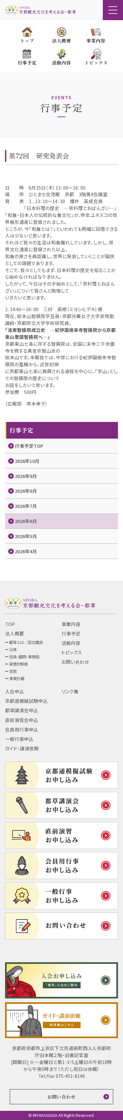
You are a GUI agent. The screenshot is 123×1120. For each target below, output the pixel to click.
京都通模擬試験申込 (26, 700)
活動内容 (71, 643)
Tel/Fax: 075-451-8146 (61, 1075)
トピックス (72, 652)
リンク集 (70, 691)
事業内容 (71, 624)
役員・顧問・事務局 (24, 657)
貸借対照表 (18, 664)
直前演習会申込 (21, 720)
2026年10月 (27, 461)
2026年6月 (26, 521)
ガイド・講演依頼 (22, 748)
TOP (10, 624)
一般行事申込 (19, 739)
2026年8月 (26, 490)
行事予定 (71, 633)
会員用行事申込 (21, 729)
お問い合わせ (75, 661)
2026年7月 (26, 506)
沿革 (13, 649)
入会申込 (14, 691)
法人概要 (14, 633)
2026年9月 (26, 476)
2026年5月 (26, 536)
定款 (13, 671)
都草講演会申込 (21, 710)
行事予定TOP (29, 445)
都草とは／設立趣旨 (26, 642)
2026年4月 (26, 551)
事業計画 (16, 678)
